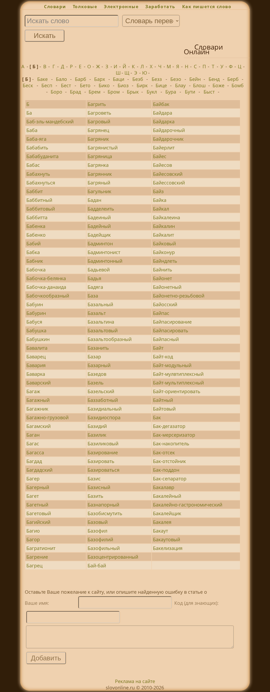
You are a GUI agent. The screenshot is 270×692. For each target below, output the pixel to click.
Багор (33, 539)
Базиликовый (103, 443)
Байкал (161, 209)
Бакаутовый (166, 539)
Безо (175, 79)
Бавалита (36, 348)
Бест (66, 85)
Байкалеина (166, 217)
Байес (159, 156)
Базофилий (100, 539)
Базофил (97, 531)
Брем (94, 92)
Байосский (165, 304)
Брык (133, 92)
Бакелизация (167, 548)
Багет (32, 496)
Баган (33, 435)
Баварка (35, 374)
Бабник (34, 261)
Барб (80, 79)
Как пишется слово (207, 6)
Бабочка (36, 269)
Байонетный (167, 287)
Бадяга (95, 287)
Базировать (101, 461)
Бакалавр (163, 487)
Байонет (162, 278)
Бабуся (34, 322)
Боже (218, 85)
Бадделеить (101, 209)
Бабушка (36, 330)
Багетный (37, 504)
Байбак (161, 104)
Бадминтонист (104, 252)
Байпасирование (172, 322)
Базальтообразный (110, 339)
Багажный (38, 400)
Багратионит (40, 548)
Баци (118, 79)
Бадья (94, 278)
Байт (158, 348)
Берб (233, 79)
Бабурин (36, 313)
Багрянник (100, 174)
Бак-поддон (166, 470)
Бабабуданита (42, 156)
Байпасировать (170, 330)
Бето (85, 85)
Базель (96, 382)
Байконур (164, 252)
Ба (29, 113)
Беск (28, 85)
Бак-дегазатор (169, 426)
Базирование (103, 452)
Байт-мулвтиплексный (178, 374)
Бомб (238, 85)
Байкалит (163, 235)
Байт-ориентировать (176, 391)
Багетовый (38, 513)
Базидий (97, 426)
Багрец (34, 565)
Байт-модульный (172, 365)
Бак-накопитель (171, 443)
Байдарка (164, 121)
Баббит (34, 191)
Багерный (37, 487)
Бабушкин (38, 339)
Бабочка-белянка (46, 278)
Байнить (162, 269)
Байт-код (163, 356)
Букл (152, 92)
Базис (94, 478)
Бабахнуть (38, 174)
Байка (159, 200)
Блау (180, 85)
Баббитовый (40, 209)
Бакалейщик (167, 513)
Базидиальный (105, 409)
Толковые (85, 6)
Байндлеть (165, 261)
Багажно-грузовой (47, 417)
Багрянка (98, 165)
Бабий (33, 243)
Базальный (100, 304)
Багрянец (98, 130)
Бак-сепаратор (169, 478)
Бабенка (35, 226)
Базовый (98, 522)
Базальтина (101, 322)
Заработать (160, 6)
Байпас (161, 313)
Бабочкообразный (47, 296)
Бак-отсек (164, 452)
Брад (75, 92)
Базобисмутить (105, 513)
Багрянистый (103, 147)
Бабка (33, 252)
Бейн (195, 79)
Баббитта (36, 217)
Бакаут (160, 531)
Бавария (36, 365)
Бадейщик (99, 235)
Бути (190, 92)
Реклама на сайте (135, 681)
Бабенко (36, 235)
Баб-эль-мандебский (50, 121)
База (93, 296)
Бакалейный (167, 496)
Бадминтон (100, 243)
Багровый (99, 121)
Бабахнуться (40, 182)
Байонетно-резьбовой (178, 296)
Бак (157, 417)
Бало (61, 79)
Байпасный (166, 339)
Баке (42, 79)
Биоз (123, 85)
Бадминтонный (105, 261)
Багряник (98, 139)
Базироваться (103, 470)
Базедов (97, 374)
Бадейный (99, 226)
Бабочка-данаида (46, 287)
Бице (161, 85)
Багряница (100, 156)
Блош (199, 85)
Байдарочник (168, 139)
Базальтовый (103, 330)
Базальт (97, 313)
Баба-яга (36, 139)
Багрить (97, 104)
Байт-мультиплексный (178, 382)
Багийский (38, 522)
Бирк (142, 85)
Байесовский (167, 174)
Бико (104, 85)
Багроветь (99, 113)
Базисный (99, 487)
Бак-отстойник (169, 461)
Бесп (46, 85)
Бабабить (37, 147)
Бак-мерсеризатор (174, 435)
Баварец (36, 356)
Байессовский (169, 182)
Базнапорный (103, 504)
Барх (99, 79)
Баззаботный (103, 400)
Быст (209, 92)
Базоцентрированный (113, 557)
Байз (158, 191)
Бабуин (34, 304)
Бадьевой (99, 269)
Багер (33, 478)
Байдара (162, 113)
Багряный (99, 182)
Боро (56, 92)
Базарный (99, 365)
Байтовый (164, 409)
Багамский (38, 426)
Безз (157, 79)
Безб (137, 79)
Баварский (38, 382)
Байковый (164, 243)
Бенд (214, 79)
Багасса (35, 452)
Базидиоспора (104, 417)
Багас (32, 443)
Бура (170, 92)
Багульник (99, 191)
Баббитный (39, 200)
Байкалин (164, 226)
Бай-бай (97, 565)
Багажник (37, 409)
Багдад (34, 461)
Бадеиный (99, 217)
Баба (31, 130)
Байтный (163, 400)
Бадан (94, 200)
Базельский (101, 391)
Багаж (33, 391)
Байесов (162, 165)
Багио (33, 531)
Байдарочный (169, 130)
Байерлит (164, 147)
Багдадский (39, 470)
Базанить (98, 348)
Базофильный (104, 548)
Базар (94, 356)
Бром (114, 92)
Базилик (97, 435)
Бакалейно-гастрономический (187, 504)
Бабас (33, 165)
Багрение (37, 557)
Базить (95, 496)
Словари (55, 6)
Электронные (121, 6)
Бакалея (162, 522)
